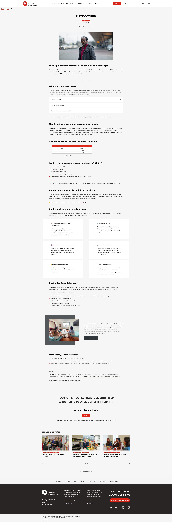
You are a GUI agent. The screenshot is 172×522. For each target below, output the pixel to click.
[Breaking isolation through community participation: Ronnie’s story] (86, 442)
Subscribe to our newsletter (119, 500)
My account (57, 481)
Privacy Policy (92, 481)
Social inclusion (86, 20)
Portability (103, 481)
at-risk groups (83, 202)
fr (137, 4)
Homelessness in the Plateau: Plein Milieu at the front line (115, 455)
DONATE (86, 415)
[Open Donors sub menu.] (92, 4)
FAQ (75, 481)
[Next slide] (128, 463)
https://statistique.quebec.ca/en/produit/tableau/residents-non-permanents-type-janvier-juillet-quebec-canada (98, 376)
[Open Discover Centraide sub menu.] (63, 4)
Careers (67, 481)
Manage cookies (45, 519)
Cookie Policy (114, 481)
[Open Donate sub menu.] (119, 4)
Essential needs (47, 452)
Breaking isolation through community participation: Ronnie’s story (85, 455)
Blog (96, 4)
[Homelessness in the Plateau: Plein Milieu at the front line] (116, 442)
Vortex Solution (76, 516)
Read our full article (91, 338)
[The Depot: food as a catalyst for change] (55, 442)
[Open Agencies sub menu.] (84, 4)
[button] (149, 3)
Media (82, 481)
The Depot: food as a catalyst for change (53, 455)
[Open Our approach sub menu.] (75, 4)
